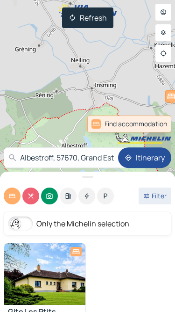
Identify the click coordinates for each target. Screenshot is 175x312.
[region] (44, 274)
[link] (129, 124)
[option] (12, 196)
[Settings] (163, 32)
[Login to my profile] (163, 12)
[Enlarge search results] (87, 177)
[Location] (163, 53)
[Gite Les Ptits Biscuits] (44, 274)
